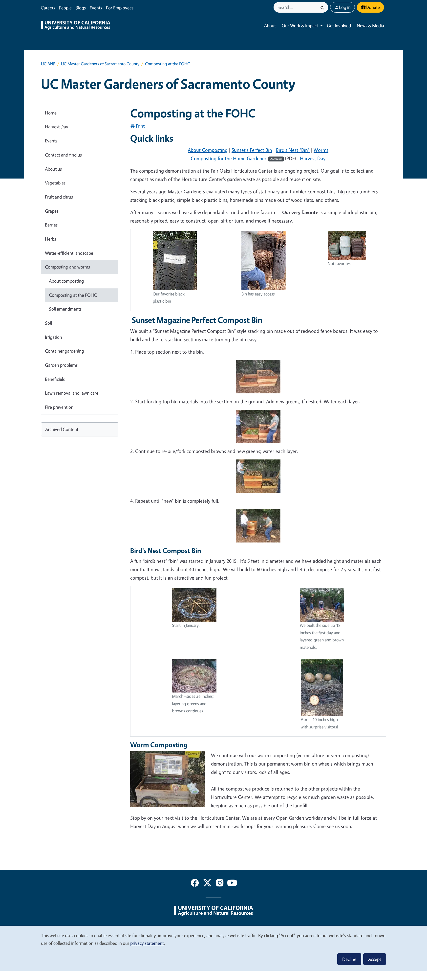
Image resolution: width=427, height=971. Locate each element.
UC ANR (48, 63)
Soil (48, 323)
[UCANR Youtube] (232, 883)
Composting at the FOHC (73, 295)
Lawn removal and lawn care (71, 393)
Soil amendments (65, 309)
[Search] (322, 7)
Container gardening (64, 351)
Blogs (81, 8)
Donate (373, 7)
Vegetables (55, 183)
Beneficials (55, 379)
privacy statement (147, 943)
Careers (48, 8)
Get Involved (339, 25)
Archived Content (61, 429)
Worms (321, 150)
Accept (374, 959)
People (65, 8)
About (270, 25)
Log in (345, 7)
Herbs (50, 239)
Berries (51, 225)
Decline (349, 959)
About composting (66, 281)
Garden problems (61, 365)
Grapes (51, 211)
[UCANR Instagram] (219, 883)
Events (96, 8)
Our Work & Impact (300, 25)
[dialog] (213, 948)
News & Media (370, 25)
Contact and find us (63, 155)
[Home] (75, 26)
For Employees (119, 8)
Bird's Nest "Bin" (293, 150)
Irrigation (53, 337)
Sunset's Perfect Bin (252, 150)
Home (51, 113)
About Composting (208, 150)
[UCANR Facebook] (194, 883)
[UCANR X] (207, 883)
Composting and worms (67, 267)
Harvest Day (312, 158)
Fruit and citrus (59, 197)
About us (53, 169)
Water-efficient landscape (69, 253)
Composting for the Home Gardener (236, 158)
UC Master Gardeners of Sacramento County (100, 63)
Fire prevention (59, 407)
